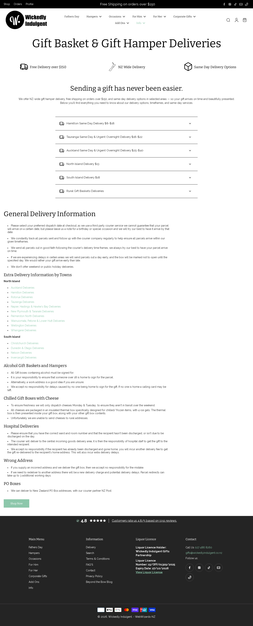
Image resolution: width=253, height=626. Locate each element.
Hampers (34, 553)
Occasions (35, 558)
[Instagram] (230, 4)
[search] (228, 20)
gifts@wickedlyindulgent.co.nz (204, 552)
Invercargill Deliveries (23, 357)
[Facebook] (224, 4)
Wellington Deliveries (23, 325)
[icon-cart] (244, 20)
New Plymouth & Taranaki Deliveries (32, 311)
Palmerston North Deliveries (27, 316)
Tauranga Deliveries (22, 301)
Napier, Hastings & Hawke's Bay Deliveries (36, 306)
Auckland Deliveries (22, 287)
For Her (33, 570)
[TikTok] (235, 4)
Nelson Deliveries (21, 352)
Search (90, 553)
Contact (90, 570)
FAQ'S (89, 564)
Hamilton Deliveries (22, 292)
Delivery (91, 547)
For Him (33, 564)
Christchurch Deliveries (25, 343)
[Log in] (236, 20)
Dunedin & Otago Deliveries (27, 348)
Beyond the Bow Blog (99, 581)
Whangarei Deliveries (23, 330)
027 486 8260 (203, 547)
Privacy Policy (94, 576)
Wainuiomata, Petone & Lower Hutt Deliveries (38, 320)
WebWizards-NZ (145, 616)
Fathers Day (36, 547)
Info (31, 587)
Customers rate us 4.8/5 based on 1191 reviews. (144, 520)
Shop (7, 4)
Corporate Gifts (38, 576)
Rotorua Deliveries (22, 297)
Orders (18, 4)
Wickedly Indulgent (120, 616)
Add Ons (34, 581)
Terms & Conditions (98, 558)
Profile (29, 4)
